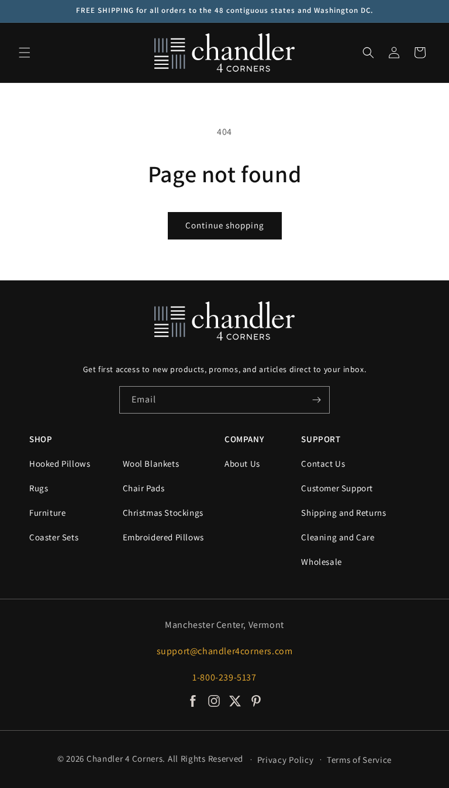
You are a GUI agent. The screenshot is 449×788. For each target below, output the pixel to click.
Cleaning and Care (337, 537)
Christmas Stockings (163, 512)
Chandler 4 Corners (125, 758)
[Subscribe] (316, 400)
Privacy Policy (285, 759)
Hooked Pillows (59, 463)
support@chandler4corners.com (225, 651)
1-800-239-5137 (224, 677)
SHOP (40, 439)
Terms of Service (359, 759)
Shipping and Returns (343, 512)
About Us (242, 463)
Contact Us (323, 463)
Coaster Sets (53, 537)
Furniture (47, 512)
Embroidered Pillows (163, 537)
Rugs (38, 488)
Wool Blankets (151, 463)
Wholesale (321, 561)
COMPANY (244, 439)
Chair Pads (144, 488)
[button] (24, 52)
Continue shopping (224, 225)
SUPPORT (320, 439)
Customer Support (337, 488)
